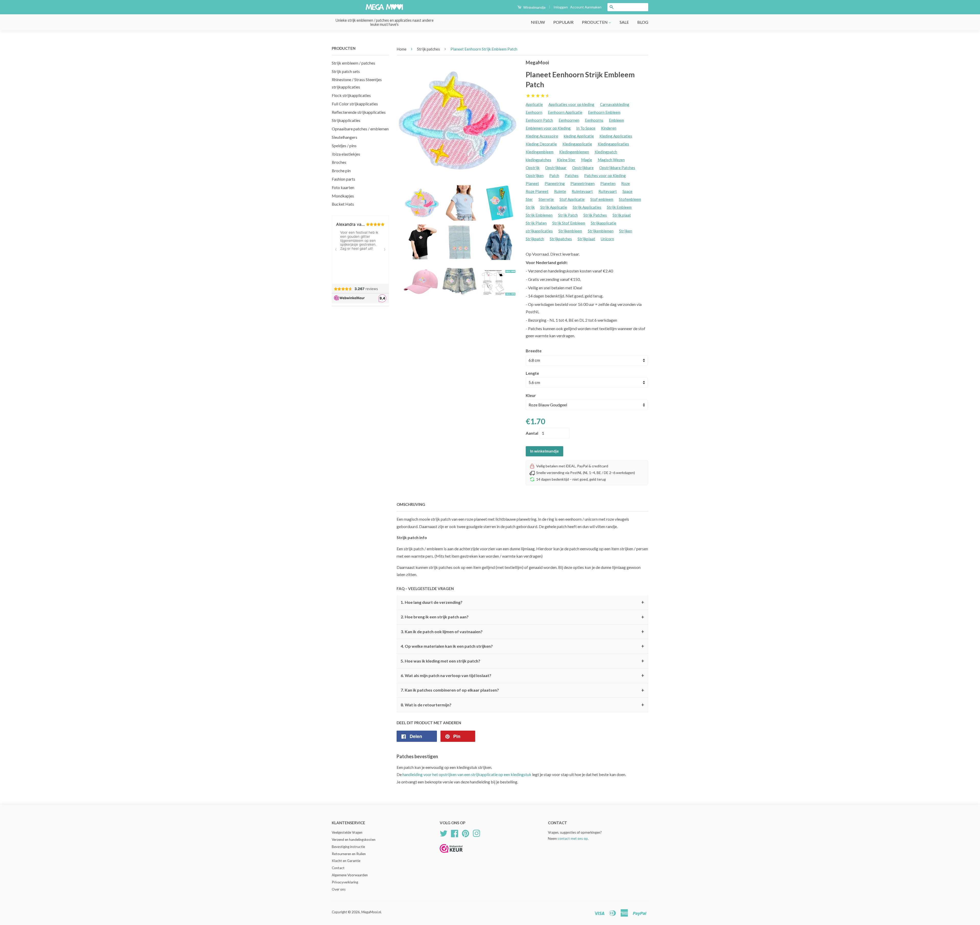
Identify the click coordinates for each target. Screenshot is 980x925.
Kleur (531, 395)
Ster (529, 199)
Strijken (625, 231)
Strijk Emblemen (539, 215)
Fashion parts (343, 179)
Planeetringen (582, 183)
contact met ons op (573, 838)
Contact (338, 868)
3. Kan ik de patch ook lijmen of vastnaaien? (522, 631)
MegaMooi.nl (371, 912)
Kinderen (608, 128)
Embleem (616, 120)
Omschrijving (411, 504)
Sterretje (546, 199)
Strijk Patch (568, 215)
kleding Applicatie (579, 136)
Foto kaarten (343, 187)
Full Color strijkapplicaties (355, 103)
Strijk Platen (536, 223)
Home (402, 49)
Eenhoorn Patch (539, 120)
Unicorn (607, 238)
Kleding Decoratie (541, 144)
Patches (572, 175)
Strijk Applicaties (587, 207)
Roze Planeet (537, 191)
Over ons (339, 889)
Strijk (530, 207)
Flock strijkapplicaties (351, 95)
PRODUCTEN (595, 22)
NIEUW (538, 22)
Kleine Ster (566, 159)
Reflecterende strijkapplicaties (359, 112)
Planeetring (555, 183)
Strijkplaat (586, 238)
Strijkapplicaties (346, 120)
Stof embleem (601, 199)
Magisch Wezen (611, 159)
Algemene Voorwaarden (350, 875)
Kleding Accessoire (542, 136)
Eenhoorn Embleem (604, 112)
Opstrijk (533, 167)
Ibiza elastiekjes (346, 154)
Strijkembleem (570, 231)
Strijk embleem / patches (353, 62)
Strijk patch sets (346, 71)
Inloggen (561, 7)
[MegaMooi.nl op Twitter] (443, 833)
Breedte (534, 350)
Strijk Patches (595, 215)
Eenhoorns (594, 120)
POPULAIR (563, 22)
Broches (339, 162)
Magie (586, 159)
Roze (625, 183)
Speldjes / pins (344, 145)
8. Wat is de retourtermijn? (522, 705)
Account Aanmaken (586, 7)
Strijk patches (428, 49)
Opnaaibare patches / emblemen (360, 128)
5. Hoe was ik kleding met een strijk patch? (522, 661)
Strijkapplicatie (603, 223)
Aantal (532, 433)
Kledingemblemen (574, 151)
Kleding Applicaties (615, 136)
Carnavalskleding (614, 104)
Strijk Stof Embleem (568, 223)
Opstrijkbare (583, 167)
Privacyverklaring (345, 882)
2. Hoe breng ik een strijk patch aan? (522, 617)
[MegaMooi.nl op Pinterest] (465, 833)
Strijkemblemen (601, 231)
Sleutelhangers (344, 137)
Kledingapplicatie (577, 144)
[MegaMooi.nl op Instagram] (476, 833)
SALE (624, 22)
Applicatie (534, 104)
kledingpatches (538, 159)
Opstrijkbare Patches (617, 167)
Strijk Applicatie (553, 207)
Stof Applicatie (572, 199)
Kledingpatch (606, 151)
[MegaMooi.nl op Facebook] (454, 833)
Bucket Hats (343, 204)
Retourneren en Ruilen (349, 854)
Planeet (532, 183)
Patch (554, 175)
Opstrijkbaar (556, 167)
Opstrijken (535, 175)
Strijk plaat (621, 215)
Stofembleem (630, 199)
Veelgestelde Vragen (347, 832)
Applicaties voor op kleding (571, 104)
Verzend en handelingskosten (353, 840)
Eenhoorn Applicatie (565, 112)
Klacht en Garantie (346, 861)
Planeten (608, 183)
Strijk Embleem (619, 207)
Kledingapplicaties (613, 144)
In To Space (585, 128)
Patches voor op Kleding (605, 175)
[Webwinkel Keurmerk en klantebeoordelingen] (451, 854)
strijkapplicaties (539, 231)
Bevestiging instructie (348, 847)
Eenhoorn (534, 112)
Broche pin (341, 170)
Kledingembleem (540, 151)
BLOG (642, 22)
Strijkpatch (535, 238)
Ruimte (560, 191)
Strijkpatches (561, 238)
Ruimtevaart (582, 191)
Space (627, 191)
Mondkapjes (343, 195)
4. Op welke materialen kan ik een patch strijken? (522, 646)
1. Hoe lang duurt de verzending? (522, 602)
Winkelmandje (534, 7)
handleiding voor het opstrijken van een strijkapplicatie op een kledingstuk (466, 774)
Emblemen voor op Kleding (548, 128)
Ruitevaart (607, 191)
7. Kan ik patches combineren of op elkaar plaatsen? (522, 690)
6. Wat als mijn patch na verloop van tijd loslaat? (522, 675)
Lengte (532, 373)
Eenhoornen (569, 120)
